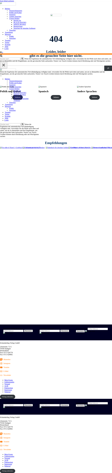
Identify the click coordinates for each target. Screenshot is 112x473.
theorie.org (17, 20)
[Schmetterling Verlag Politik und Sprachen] (56, 4)
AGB (6, 386)
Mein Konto (8, 380)
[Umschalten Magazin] (38, 106)
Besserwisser (18, 26)
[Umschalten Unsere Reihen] (38, 89)
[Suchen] (1, 56)
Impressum (8, 390)
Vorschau (12, 30)
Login (6, 49)
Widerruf (7, 392)
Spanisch (12, 14)
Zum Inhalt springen (7, 1)
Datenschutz (8, 388)
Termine (7, 40)
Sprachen (12, 38)
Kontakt (7, 44)
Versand (7, 384)
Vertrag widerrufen (7, 396)
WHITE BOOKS (20, 24)
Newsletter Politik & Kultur (12, 329)
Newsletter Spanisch (47, 329)
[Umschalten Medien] (38, 79)
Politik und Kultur (15, 13)
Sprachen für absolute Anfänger (24, 28)
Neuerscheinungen (15, 11)
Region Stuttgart (81, 329)
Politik (11, 36)
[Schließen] (3, 65)
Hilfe (6, 47)
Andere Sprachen (15, 16)
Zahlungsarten (9, 382)
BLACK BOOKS (20, 22)
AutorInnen (9, 32)
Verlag (7, 42)
